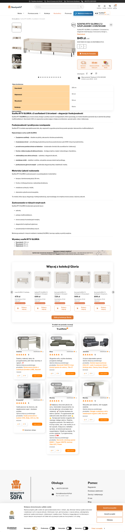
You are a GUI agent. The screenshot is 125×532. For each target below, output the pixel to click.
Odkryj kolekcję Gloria (62, 317)
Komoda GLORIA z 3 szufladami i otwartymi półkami (100, 293)
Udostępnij (87, 73)
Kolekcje (47, 13)
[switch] (52, 528)
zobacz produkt (37, 375)
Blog (89, 502)
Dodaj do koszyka (87, 54)
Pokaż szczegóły (97, 528)
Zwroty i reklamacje (95, 495)
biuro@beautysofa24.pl (64, 493)
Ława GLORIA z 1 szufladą (22, 292)
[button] (23, 338)
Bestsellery (57, 13)
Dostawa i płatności (95, 491)
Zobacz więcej (22, 308)
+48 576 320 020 (90, 1)
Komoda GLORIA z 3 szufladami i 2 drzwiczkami (81, 293)
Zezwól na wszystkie (109, 508)
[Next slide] (113, 292)
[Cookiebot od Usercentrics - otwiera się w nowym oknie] (12, 528)
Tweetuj (91, 73)
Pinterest (96, 73)
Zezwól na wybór (109, 514)
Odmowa (110, 520)
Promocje (68, 13)
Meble (20, 13)
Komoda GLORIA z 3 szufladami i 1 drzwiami (60, 293)
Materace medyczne (85, 13)
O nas (90, 498)
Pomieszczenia (33, 13)
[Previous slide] (11, 292)
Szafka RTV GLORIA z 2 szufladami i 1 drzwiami (41, 293)
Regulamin (92, 487)
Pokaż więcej (81, 34)
